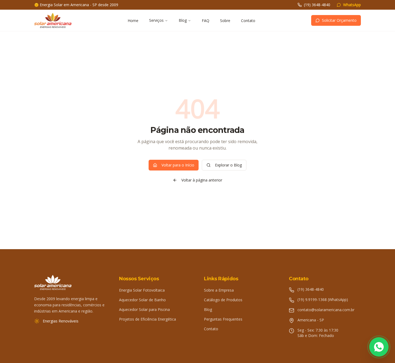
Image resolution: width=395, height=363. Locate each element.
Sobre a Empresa (219, 290)
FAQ (205, 20)
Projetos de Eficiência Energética (147, 319)
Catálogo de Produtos (223, 299)
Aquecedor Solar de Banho (142, 299)
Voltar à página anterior (201, 180)
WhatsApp (352, 4)
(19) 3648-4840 (317, 4)
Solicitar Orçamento (339, 20)
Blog (183, 20)
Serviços (156, 20)
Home (133, 20)
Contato (248, 20)
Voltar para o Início (177, 165)
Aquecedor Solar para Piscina (144, 309)
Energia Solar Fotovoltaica (142, 290)
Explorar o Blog (228, 165)
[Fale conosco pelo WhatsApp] (379, 347)
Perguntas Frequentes (223, 319)
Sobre (225, 20)
